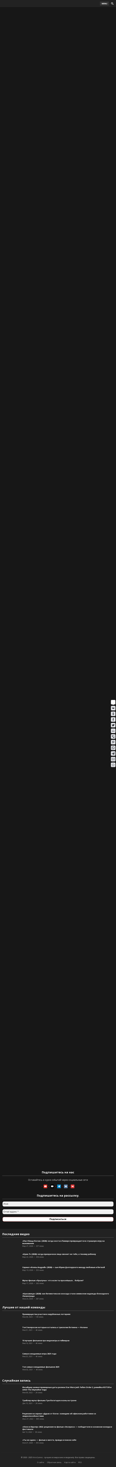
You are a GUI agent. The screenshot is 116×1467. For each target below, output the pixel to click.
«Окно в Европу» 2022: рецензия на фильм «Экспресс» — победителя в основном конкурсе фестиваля (67, 1427)
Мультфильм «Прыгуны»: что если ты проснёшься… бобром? (53, 1280)
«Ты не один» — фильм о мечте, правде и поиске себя (49, 1440)
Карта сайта (70, 1462)
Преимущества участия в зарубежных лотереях (46, 1314)
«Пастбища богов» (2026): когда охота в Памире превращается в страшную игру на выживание (63, 1242)
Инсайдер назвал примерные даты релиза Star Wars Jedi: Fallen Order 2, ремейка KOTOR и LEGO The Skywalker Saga (66, 1388)
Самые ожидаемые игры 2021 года (39, 1353)
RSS (80, 1462)
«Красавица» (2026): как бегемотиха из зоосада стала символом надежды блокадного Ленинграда (65, 1294)
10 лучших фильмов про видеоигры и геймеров (45, 1340)
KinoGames (38, 1457)
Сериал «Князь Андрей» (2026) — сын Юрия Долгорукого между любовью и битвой (63, 1267)
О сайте (40, 1462)
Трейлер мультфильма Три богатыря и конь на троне (49, 1400)
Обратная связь (54, 1462)
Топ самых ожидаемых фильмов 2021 (40, 1367)
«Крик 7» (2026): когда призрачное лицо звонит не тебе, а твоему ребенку (59, 1254)
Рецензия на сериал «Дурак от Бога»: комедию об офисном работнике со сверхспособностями (59, 1414)
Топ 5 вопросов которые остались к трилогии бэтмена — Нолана (55, 1327)
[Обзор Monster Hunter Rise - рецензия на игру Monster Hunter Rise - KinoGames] (113, 765)
